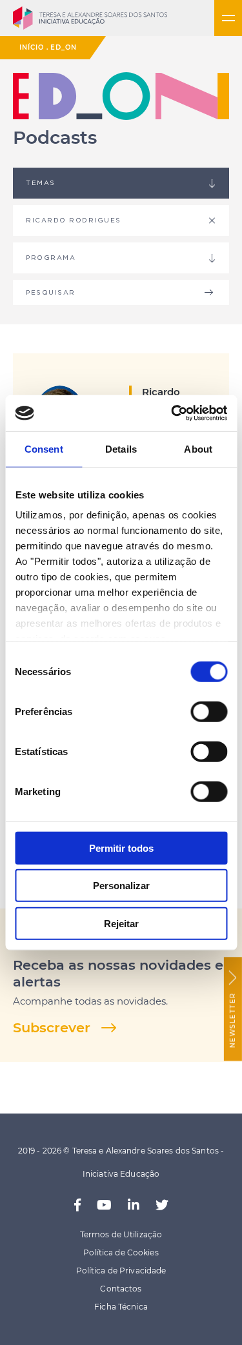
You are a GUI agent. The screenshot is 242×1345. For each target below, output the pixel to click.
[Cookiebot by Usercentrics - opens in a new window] (172, 413)
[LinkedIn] (133, 1205)
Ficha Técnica (121, 1306)
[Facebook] (77, 1205)
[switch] (208, 711)
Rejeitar (121, 923)
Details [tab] (121, 448)
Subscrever (51, 1027)
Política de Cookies (120, 1252)
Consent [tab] (44, 448)
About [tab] (198, 448)
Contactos (120, 1288)
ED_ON (63, 47)
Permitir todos (121, 847)
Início (31, 47)
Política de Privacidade (121, 1270)
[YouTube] (104, 1205)
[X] (162, 1205)
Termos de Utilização (121, 1234)
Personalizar (121, 885)
